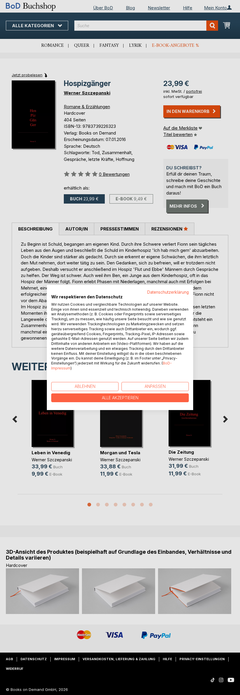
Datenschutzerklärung (168, 292)
